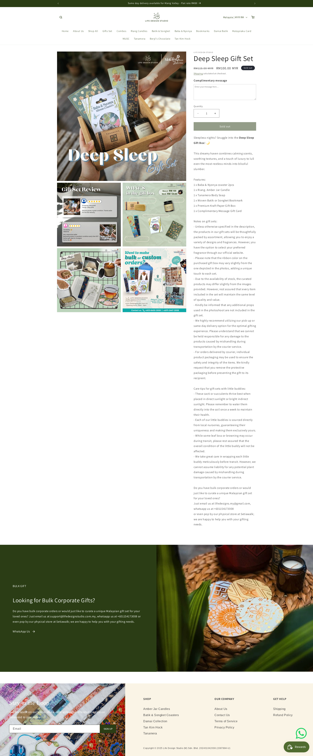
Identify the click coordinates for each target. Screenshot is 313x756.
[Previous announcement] (58, 3)
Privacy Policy (224, 727)
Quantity (198, 106)
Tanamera (150, 733)
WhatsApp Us (21, 631)
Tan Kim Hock (152, 727)
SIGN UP (108, 729)
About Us (220, 708)
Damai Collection (155, 721)
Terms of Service (226, 721)
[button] (61, 17)
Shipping (198, 73)
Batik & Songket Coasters (161, 715)
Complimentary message (210, 80)
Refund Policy (283, 715)
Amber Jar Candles (156, 708)
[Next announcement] (255, 3)
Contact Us (222, 715)
